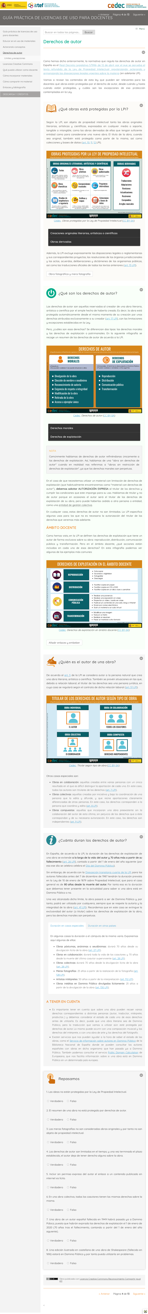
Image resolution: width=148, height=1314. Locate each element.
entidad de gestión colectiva (75, 505)
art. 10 (86, 142)
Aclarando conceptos (14, 46)
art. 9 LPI (76, 821)
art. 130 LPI (102, 987)
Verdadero (56, 1101)
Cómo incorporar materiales (17, 75)
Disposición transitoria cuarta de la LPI (108, 872)
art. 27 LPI (94, 950)
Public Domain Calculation (123, 1052)
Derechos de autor (12, 52)
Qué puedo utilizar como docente (20, 69)
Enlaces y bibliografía (14, 87)
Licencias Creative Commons (18, 63)
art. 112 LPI (126, 979)
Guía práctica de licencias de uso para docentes (58, 17)
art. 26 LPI (69, 861)
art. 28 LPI (118, 958)
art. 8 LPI (92, 805)
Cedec (57, 220)
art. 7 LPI (111, 789)
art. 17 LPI (111, 318)
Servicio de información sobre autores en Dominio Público (103, 1040)
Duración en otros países (102, 925)
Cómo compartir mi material (17, 81)
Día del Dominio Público (100, 865)
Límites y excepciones (14, 58)
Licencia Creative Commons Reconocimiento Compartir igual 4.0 (100, 1280)
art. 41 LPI (80, 907)
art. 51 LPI (131, 687)
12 (95, 142)
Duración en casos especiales (67, 925)
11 (91, 142)
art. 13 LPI (129, 265)
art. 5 (67, 675)
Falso (72, 1101)
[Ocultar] (143, 52)
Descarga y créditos (15, 94)
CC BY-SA (128, 220)
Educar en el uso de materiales (19, 41)
